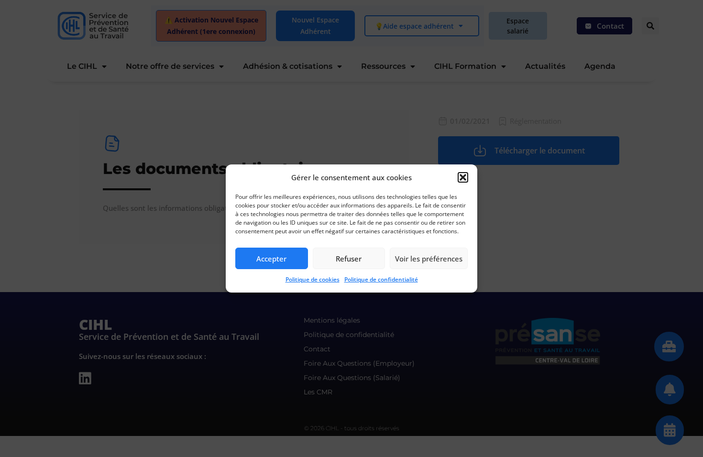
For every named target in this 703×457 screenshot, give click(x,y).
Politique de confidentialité (381, 279)
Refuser (349, 258)
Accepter (271, 258)
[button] (463, 177)
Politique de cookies (313, 279)
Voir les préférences (428, 258)
